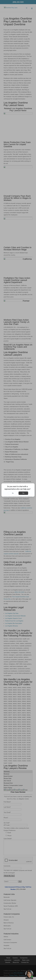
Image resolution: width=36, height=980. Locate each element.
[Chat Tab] (18, 490)
